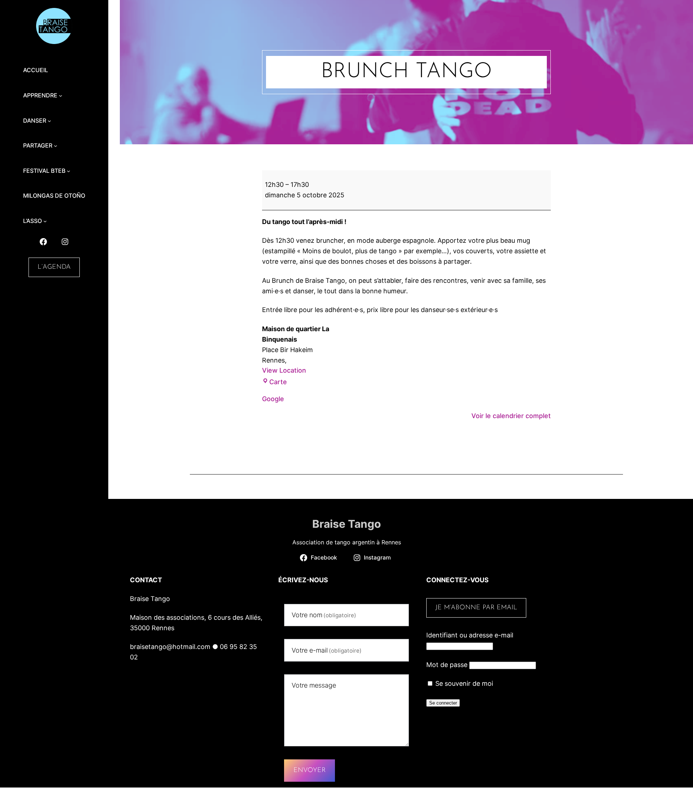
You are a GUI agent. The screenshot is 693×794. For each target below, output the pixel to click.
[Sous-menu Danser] (49, 121)
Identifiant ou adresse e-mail (469, 635)
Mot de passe (446, 664)
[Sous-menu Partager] (55, 146)
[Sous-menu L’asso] (45, 221)
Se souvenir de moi (463, 683)
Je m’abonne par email (476, 608)
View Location (284, 370)
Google (273, 399)
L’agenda (54, 267)
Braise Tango (346, 523)
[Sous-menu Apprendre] (60, 95)
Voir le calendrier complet (511, 416)
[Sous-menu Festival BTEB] (68, 171)
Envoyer (309, 770)
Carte (278, 382)
